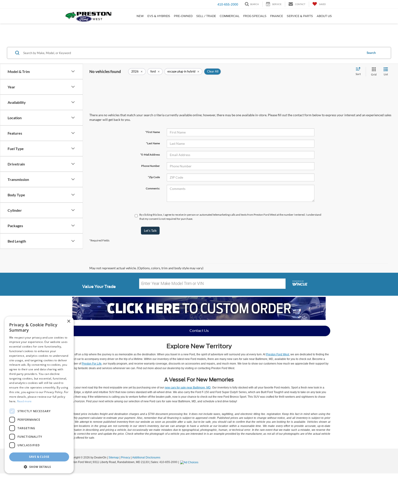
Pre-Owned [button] (183, 16)
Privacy (125, 457)
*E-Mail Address (150, 154)
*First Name (152, 132)
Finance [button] (276, 16)
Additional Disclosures (146, 457)
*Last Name (153, 143)
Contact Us (199, 331)
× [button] (68, 321)
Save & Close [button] (39, 457)
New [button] (140, 16)
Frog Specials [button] (254, 16)
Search (371, 53)
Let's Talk (150, 230)
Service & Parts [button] (300, 16)
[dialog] (39, 394)
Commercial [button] (230, 16)
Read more (24, 401)
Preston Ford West (277, 354)
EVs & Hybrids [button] (158, 16)
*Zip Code (154, 177)
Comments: (153, 188)
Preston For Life (92, 363)
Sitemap (113, 457)
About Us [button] (324, 16)
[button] (39, 466)
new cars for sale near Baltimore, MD (188, 387)
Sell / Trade (206, 16)
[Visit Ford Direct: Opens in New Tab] (189, 462)
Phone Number (150, 166)
